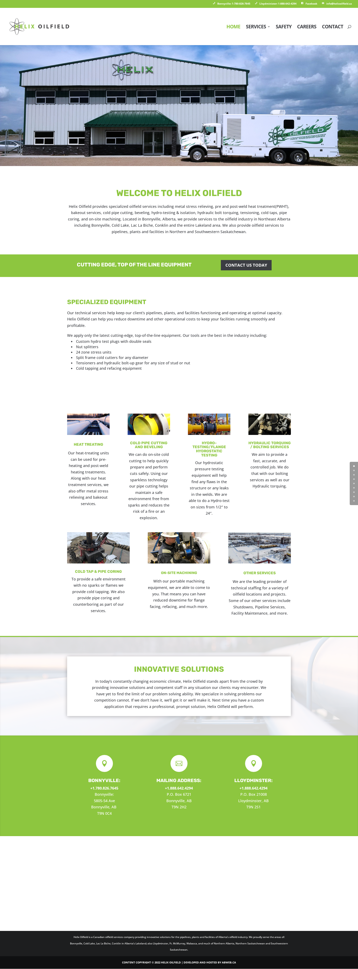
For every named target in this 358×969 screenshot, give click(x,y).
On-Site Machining (179, 573)
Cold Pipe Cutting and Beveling (148, 445)
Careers (306, 27)
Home (233, 27)
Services (256, 27)
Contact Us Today (246, 265)
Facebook (311, 3)
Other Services (259, 573)
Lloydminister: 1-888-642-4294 (277, 3)
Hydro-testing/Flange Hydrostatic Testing (209, 449)
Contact (332, 27)
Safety (283, 27)
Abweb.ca (229, 962)
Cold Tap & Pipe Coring (98, 571)
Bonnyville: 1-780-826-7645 (233, 3)
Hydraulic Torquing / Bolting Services (269, 445)
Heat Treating (88, 444)
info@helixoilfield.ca (339, 3)
